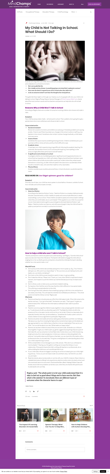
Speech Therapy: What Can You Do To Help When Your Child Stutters (55, 426)
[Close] (108, 471)
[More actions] (84, 23)
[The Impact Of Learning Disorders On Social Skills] (29, 415)
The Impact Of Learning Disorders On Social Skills (28, 426)
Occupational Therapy (32, 12)
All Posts (19, 12)
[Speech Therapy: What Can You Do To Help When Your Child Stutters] (55, 415)
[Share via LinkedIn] (34, 391)
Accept (103, 471)
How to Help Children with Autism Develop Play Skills (81, 426)
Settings (95, 471)
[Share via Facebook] (26, 391)
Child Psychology (63, 12)
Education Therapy (48, 12)
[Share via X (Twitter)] (30, 391)
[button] (71, 4)
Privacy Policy (63, 471)
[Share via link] (38, 391)
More (73, 12)
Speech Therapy (29, 386)
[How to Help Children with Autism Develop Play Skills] (81, 415)
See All (91, 405)
